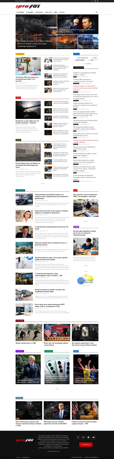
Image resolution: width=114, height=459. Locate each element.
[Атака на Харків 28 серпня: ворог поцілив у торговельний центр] (67, 41)
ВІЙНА (18, 97)
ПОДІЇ (84, 63)
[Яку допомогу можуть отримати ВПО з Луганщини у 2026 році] (85, 208)
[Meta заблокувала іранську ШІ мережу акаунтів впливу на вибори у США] (29, 410)
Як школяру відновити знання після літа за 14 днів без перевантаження (84, 233)
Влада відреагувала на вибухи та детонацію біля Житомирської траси (28, 165)
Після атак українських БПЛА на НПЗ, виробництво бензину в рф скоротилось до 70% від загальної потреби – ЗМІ (85, 113)
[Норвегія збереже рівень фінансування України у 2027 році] (28, 369)
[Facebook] (91, 1)
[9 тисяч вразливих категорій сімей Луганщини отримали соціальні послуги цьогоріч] (48, 59)
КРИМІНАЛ (87, 62)
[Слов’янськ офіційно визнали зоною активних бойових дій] (48, 161)
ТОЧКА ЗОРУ (95, 65)
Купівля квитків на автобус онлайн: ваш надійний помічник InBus (50, 290)
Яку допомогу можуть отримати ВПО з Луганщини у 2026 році (85, 195)
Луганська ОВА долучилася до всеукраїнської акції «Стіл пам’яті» (27, 79)
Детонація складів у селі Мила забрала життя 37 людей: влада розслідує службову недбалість (85, 88)
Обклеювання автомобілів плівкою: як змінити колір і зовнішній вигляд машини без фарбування (51, 196)
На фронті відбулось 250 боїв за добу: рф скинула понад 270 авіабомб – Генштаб (60, 125)
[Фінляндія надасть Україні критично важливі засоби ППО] (57, 410)
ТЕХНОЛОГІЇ (87, 65)
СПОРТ (96, 63)
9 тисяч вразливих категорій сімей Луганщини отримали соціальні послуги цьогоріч (61, 59)
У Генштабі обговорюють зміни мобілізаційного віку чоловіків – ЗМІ (48, 274)
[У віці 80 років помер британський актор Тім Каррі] (24, 232)
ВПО (80, 61)
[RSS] (93, 1)
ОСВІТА (78, 63)
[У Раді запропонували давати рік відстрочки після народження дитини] (48, 169)
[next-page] (77, 185)
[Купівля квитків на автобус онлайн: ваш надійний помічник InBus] (24, 295)
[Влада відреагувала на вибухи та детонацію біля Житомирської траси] (28, 152)
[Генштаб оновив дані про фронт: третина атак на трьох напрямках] (48, 103)
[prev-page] (74, 185)
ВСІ (79, 60)
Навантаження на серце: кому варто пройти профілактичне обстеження (51, 258)
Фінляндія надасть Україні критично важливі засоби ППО (55, 423)
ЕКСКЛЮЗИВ (95, 61)
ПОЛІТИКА (90, 63)
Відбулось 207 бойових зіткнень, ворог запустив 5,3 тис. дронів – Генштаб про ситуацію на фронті (61, 110)
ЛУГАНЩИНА (20, 54)
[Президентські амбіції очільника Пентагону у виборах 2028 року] (77, 24)
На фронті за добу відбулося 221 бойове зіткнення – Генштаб (27, 122)
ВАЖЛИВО (84, 60)
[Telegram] (95, 1)
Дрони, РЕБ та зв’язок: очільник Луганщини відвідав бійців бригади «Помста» (61, 90)
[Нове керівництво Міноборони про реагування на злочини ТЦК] (48, 176)
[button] (96, 12)
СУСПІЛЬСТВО (94, 64)
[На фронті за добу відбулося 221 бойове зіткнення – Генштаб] (28, 110)
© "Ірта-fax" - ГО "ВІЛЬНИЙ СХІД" (23, 457)
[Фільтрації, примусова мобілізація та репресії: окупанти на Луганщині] (48, 83)
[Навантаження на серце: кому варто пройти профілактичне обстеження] (24, 263)
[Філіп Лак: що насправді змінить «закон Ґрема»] (57, 332)
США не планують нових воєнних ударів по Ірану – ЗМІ (84, 423)
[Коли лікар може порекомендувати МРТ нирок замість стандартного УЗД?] (24, 309)
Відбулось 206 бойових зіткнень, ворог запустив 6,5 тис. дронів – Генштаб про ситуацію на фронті (61, 132)
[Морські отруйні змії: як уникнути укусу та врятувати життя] (24, 248)
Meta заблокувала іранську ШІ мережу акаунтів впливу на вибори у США (28, 423)
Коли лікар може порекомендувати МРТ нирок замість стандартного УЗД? (50, 305)
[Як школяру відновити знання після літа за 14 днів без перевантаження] (85, 246)
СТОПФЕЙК (86, 64)
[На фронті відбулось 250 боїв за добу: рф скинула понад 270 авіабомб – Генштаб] (48, 125)
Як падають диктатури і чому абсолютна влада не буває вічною (84, 344)
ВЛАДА (18, 140)
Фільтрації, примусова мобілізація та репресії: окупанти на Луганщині (61, 83)
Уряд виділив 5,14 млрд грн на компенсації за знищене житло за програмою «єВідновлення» (61, 154)
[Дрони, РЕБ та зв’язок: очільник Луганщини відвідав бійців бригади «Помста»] (48, 90)
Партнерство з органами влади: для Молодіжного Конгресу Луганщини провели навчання (60, 75)
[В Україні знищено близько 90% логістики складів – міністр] (88, 41)
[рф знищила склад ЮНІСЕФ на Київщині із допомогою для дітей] (48, 118)
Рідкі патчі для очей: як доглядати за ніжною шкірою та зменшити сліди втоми (51, 212)
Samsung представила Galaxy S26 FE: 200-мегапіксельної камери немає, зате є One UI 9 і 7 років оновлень (85, 96)
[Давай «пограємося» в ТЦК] (29, 332)
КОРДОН (80, 62)
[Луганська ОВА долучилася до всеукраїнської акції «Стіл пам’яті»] (28, 66)
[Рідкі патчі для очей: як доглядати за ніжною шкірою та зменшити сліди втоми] (24, 216)
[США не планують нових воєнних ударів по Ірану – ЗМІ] (85, 410)
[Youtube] (97, 1)
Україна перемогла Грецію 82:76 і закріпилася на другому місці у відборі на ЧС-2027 (85, 105)
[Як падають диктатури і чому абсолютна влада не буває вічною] (85, 332)
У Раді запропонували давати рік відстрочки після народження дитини (61, 169)
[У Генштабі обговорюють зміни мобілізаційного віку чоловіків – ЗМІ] (24, 279)
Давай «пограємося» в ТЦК (26, 343)
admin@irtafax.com (55, 451)
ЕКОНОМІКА (87, 61)
